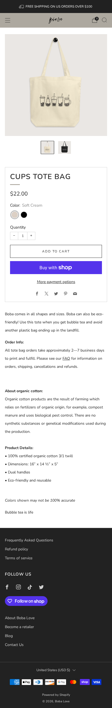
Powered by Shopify (56, 695)
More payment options (56, 281)
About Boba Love (20, 618)
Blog (9, 635)
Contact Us (14, 644)
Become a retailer (19, 626)
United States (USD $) (53, 670)
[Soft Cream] (15, 215)
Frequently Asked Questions (29, 540)
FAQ (66, 358)
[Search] (104, 20)
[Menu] (7, 20)
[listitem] (56, 6)
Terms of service (18, 558)
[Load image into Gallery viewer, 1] (47, 147)
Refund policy (16, 549)
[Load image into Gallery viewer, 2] (64, 147)
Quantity (18, 227)
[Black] (24, 215)
